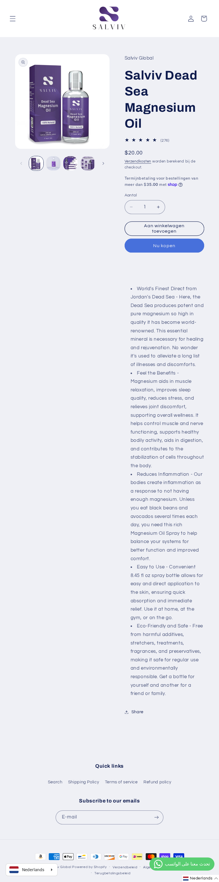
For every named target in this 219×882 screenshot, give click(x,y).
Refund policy (157, 782)
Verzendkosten (138, 161)
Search (55, 782)
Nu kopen (164, 245)
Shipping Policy (83, 782)
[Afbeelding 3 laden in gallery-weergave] (70, 163)
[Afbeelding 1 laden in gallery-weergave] (36, 163)
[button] (12, 18)
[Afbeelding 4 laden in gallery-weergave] (88, 163)
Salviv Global (60, 867)
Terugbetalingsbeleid (112, 873)
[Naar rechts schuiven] (103, 163)
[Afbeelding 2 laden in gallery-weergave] (53, 163)
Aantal (131, 195)
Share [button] (137, 712)
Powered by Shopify (89, 867)
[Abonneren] (156, 817)
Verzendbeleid (125, 867)
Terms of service (121, 782)
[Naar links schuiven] (21, 163)
